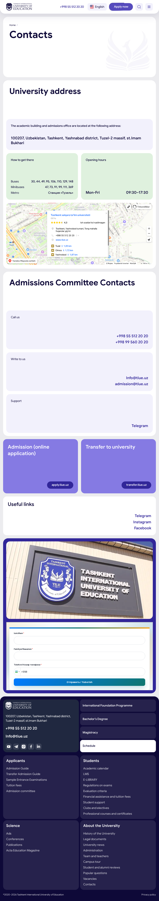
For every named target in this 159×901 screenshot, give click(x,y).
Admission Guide (17, 768)
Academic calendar (96, 768)
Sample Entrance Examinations (26, 779)
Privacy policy (148, 894)
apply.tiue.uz (60, 485)
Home (12, 25)
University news (93, 845)
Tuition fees (14, 785)
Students (91, 760)
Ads (8, 833)
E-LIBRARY (90, 779)
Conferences (15, 839)
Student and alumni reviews (101, 867)
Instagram (142, 522)
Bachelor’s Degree (95, 719)
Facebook (142, 528)
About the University (101, 825)
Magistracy (90, 732)
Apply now (121, 6)
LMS (86, 774)
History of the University (99, 833)
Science (13, 825)
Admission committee (20, 791)
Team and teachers (96, 856)
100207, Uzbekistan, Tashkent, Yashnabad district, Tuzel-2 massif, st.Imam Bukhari (38, 718)
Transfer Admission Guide (23, 774)
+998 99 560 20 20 (132, 342)
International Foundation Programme (107, 705)
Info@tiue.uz (137, 378)
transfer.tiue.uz (136, 485)
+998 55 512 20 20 (72, 7)
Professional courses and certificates (107, 813)
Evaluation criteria (95, 791)
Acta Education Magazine (23, 850)
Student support (94, 802)
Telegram (140, 425)
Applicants (15, 760)
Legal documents (94, 839)
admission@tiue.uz (131, 384)
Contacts (89, 884)
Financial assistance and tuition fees (107, 796)
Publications (14, 845)
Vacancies (90, 879)
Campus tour (92, 861)
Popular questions (95, 873)
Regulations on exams (97, 785)
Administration (93, 850)
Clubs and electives (96, 808)
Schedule (89, 746)
